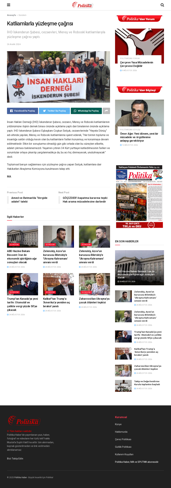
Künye (118, 424)
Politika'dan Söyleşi (130, 130)
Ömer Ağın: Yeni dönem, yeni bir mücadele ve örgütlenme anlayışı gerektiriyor (139, 137)
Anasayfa (11, 15)
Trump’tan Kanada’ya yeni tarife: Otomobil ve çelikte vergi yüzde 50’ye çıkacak (148, 335)
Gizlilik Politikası (123, 447)
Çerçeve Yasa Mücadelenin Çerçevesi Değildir (136, 64)
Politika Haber (20, 477)
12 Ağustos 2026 (130, 145)
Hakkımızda (121, 431)
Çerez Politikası (123, 439)
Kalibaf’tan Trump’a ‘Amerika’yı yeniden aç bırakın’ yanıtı (56, 302)
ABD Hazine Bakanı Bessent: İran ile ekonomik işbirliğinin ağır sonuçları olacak (136, 274)
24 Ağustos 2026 (17, 267)
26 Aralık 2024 (14, 44)
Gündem (22, 15)
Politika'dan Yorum (130, 58)
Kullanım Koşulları (124, 454)
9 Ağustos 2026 (129, 70)
